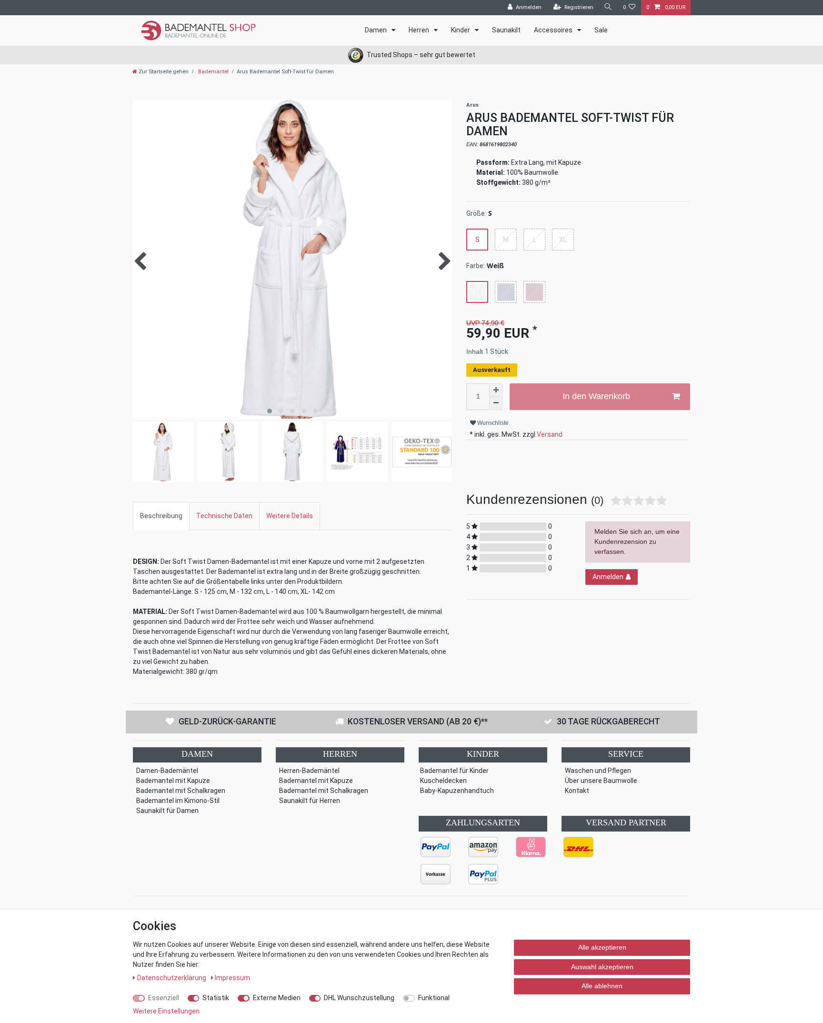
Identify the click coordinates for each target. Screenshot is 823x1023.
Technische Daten (224, 516)
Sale (601, 30)
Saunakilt (506, 30)
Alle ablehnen (602, 986)
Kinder (461, 30)
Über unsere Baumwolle (601, 780)
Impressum (232, 978)
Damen (376, 30)
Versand (549, 434)
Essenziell (163, 998)
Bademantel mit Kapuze (173, 780)
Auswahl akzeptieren (602, 967)
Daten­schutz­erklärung (172, 978)
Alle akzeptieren (602, 947)
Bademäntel (213, 72)
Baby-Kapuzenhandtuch (457, 790)
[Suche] (608, 7)
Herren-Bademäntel (309, 770)
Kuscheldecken (443, 780)
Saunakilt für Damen (167, 810)
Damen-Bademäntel (167, 770)
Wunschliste (492, 423)
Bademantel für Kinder (454, 770)
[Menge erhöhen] (495, 390)
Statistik (215, 998)
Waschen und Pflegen (598, 770)
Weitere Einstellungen (166, 1011)
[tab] (161, 516)
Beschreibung (161, 516)
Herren (420, 30)
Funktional (434, 998)
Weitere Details (289, 516)
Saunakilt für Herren (309, 800)
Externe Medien (277, 998)
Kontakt (577, 790)
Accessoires (554, 30)
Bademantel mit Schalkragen (180, 790)
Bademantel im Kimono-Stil (178, 800)
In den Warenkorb (596, 396)
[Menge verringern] (495, 403)
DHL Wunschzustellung (359, 998)
